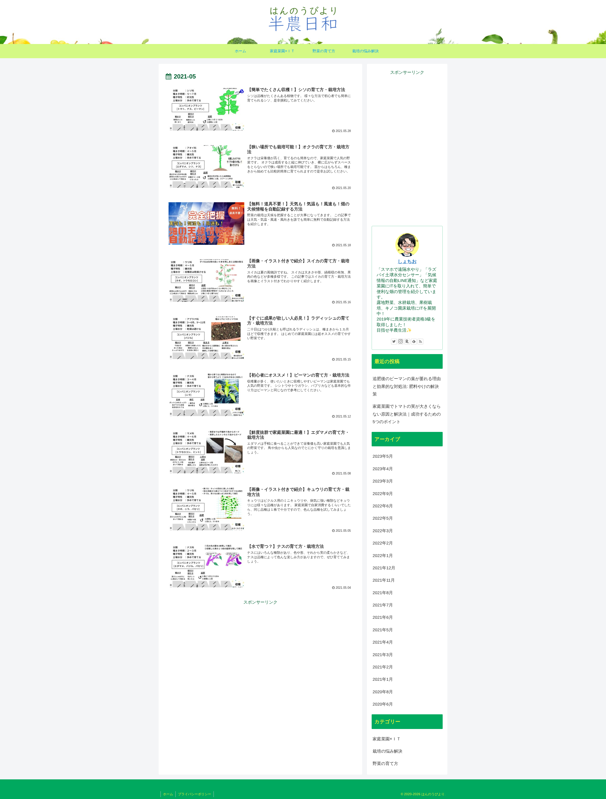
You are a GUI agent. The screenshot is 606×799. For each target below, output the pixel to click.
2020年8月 (383, 691)
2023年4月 (383, 468)
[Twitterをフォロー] (394, 341)
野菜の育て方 (385, 763)
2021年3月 (383, 654)
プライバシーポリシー (194, 794)
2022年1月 (383, 555)
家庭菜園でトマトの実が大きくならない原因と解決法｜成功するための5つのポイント (407, 414)
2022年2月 (383, 543)
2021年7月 (383, 605)
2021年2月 (383, 667)
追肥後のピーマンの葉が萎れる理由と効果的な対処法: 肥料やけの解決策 (407, 386)
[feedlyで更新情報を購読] (414, 341)
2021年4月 (383, 642)
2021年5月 (383, 630)
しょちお (407, 261)
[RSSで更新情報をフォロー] (420, 341)
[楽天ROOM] (407, 341)
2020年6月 (383, 704)
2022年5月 (383, 518)
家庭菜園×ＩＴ (387, 739)
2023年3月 (383, 481)
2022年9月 (383, 493)
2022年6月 (383, 506)
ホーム (168, 794)
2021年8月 (383, 592)
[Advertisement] (260, 639)
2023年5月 (383, 456)
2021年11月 (384, 580)
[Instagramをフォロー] (400, 341)
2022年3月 (383, 530)
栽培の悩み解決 (387, 751)
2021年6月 (383, 617)
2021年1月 (383, 679)
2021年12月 (384, 568)
